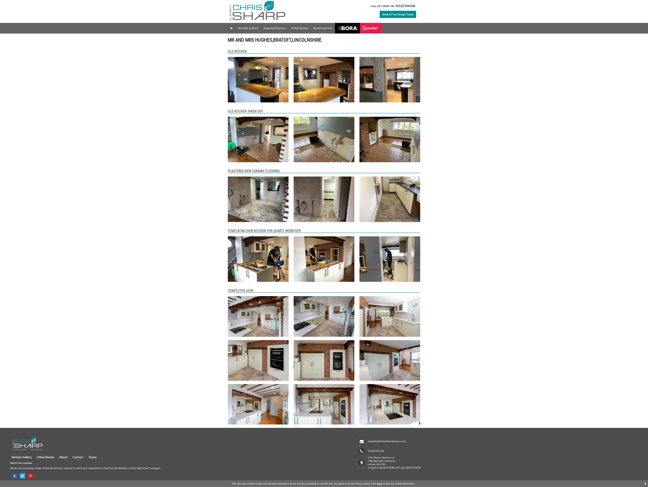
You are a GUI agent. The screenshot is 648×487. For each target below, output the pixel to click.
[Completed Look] (258, 316)
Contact (78, 457)
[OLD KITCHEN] (258, 79)
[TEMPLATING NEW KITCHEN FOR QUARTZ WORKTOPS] (258, 259)
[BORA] (347, 28)
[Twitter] (21, 476)
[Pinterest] (29, 476)
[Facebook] (13, 476)
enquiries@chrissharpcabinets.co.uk (387, 441)
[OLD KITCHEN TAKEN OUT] (258, 139)
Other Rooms (299, 28)
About (63, 457)
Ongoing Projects (275, 28)
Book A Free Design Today (397, 14)
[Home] (232, 28)
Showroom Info (322, 28)
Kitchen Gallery (249, 28)
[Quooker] (370, 28)
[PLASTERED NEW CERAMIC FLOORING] (258, 199)
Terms (92, 457)
